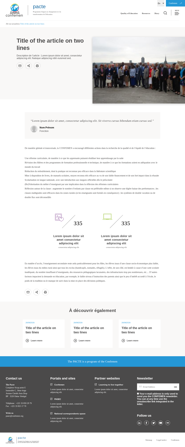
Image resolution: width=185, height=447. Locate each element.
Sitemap (148, 440)
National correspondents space (69, 413)
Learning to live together (110, 385)
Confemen (59, 385)
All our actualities (13, 24)
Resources (146, 13)
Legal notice (162, 440)
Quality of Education (129, 13)
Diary (157, 13)
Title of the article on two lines (41, 330)
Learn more (36, 340)
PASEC (57, 399)
